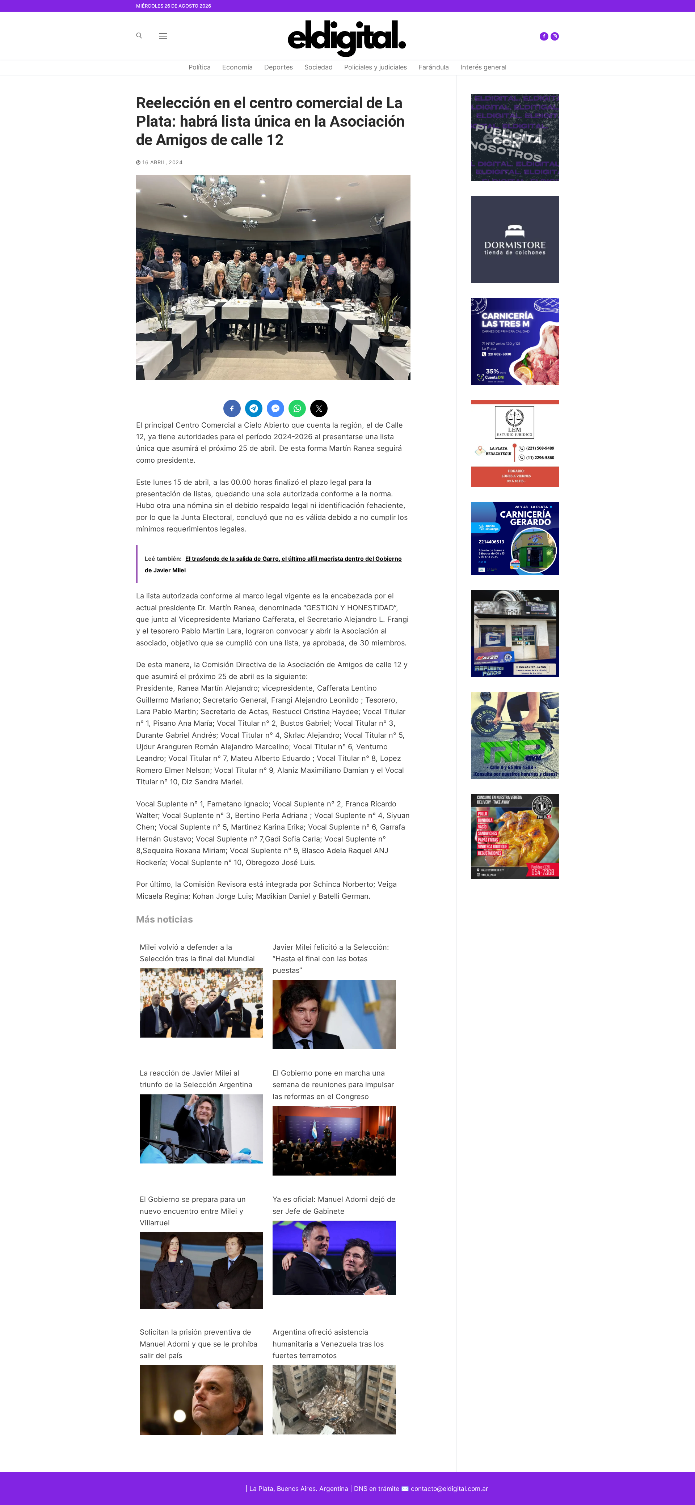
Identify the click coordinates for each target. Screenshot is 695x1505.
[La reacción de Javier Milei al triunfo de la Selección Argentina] (201, 1161)
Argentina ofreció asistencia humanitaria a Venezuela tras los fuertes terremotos (328, 1344)
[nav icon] (162, 35)
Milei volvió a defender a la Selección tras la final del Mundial (197, 953)
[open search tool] (139, 36)
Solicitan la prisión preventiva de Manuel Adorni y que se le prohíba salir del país (198, 1344)
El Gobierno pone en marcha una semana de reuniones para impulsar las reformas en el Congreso (333, 1085)
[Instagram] (555, 36)
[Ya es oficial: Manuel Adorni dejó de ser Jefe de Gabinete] (334, 1292)
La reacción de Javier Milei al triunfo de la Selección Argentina (196, 1079)
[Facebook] (544, 36)
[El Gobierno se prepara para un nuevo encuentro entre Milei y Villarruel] (201, 1306)
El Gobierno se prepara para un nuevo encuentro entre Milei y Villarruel (193, 1211)
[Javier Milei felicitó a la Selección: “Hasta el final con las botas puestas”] (334, 1046)
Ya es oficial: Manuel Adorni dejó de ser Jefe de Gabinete (334, 1205)
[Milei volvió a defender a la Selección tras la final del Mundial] (201, 1035)
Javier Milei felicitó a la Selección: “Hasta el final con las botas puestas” (331, 959)
